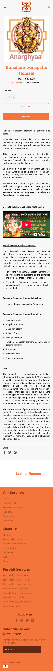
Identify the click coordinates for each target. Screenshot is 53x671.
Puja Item (7, 512)
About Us (7, 535)
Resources (8, 520)
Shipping (16, 83)
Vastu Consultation (12, 606)
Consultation (9, 516)
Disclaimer (8, 552)
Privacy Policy (9, 548)
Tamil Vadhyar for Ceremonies (17, 580)
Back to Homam (28, 473)
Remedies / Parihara (12, 507)
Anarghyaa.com (15, 662)
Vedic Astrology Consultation (17, 601)
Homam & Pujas (10, 503)
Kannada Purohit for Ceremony (17, 593)
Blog (5, 557)
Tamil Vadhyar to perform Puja (17, 584)
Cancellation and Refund (14, 543)
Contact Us (8, 561)
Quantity (7, 90)
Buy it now (26, 116)
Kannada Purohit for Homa (15, 588)
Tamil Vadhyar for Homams (16, 575)
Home (6, 498)
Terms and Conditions (13, 539)
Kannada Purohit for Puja (14, 597)
